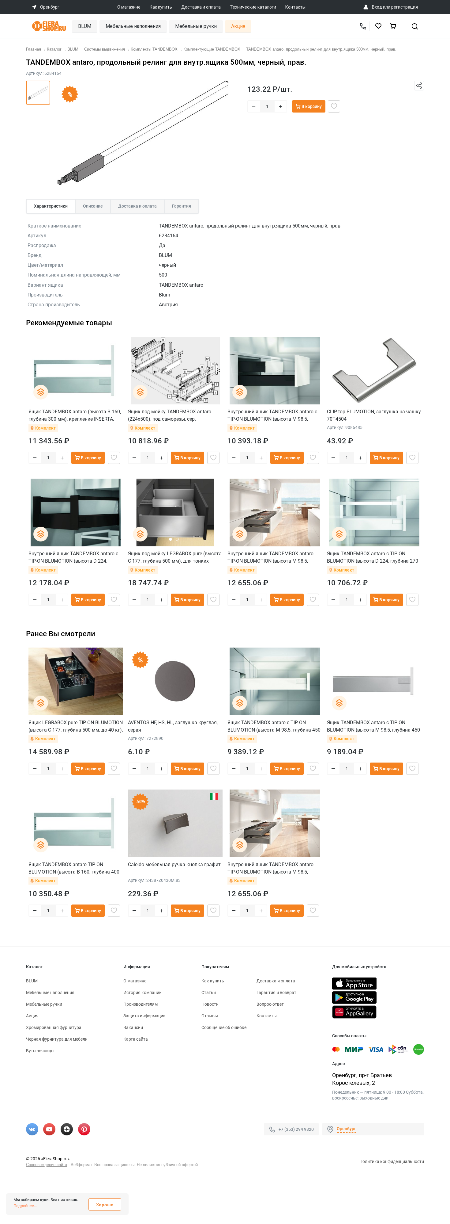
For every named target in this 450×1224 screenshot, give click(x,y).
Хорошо (105, 1204)
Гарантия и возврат (276, 992)
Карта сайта (135, 1039)
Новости (210, 1004)
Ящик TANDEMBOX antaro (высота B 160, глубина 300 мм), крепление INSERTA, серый (74, 415)
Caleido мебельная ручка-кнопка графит (174, 864)
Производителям (140, 1004)
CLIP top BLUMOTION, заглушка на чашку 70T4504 (374, 415)
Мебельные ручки (196, 26)
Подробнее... (25, 1205)
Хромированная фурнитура (53, 1027)
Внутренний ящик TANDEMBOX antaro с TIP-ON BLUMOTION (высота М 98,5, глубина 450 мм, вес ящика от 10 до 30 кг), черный (272, 415)
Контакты (295, 7)
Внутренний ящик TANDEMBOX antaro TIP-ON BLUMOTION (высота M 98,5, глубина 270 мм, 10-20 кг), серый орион (272, 557)
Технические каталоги (253, 7)
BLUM (84, 26)
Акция (238, 26)
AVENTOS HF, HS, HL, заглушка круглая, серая (173, 726)
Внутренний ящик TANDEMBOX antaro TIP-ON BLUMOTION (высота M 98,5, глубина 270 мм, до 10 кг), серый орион (272, 868)
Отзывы (209, 1015)
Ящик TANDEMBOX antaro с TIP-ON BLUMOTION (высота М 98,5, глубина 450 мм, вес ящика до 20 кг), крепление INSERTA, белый (274, 726)
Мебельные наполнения (133, 26)
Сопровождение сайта (46, 1164)
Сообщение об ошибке (223, 1027)
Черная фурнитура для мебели (57, 1039)
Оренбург (346, 1128)
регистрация (404, 7)
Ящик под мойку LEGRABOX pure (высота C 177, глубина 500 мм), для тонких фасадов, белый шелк (175, 557)
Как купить (161, 7)
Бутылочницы (40, 1050)
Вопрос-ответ (270, 1004)
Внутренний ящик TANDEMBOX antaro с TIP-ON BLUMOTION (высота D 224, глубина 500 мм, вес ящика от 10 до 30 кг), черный (73, 557)
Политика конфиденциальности (391, 1161)
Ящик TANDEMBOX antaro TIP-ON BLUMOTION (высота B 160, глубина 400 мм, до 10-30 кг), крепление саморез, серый (73, 868)
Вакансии (133, 1027)
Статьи (208, 992)
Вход (377, 7)
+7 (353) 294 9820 (296, 1129)
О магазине (129, 7)
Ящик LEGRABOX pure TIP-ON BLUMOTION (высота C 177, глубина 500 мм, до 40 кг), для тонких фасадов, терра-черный (75, 726)
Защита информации (144, 1015)
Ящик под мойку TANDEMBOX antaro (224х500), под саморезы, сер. (169, 415)
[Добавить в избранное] (334, 106)
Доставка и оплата (201, 7)
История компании (142, 992)
